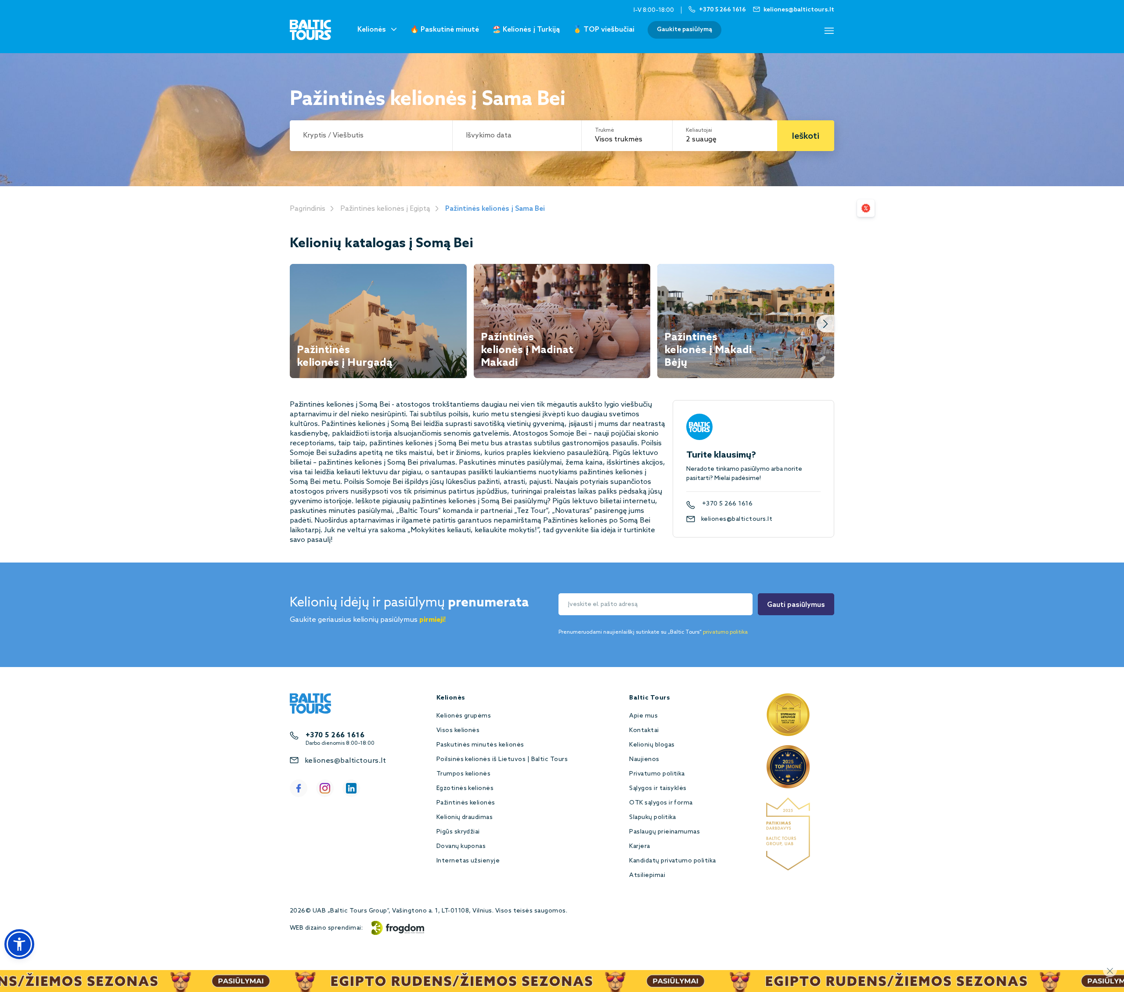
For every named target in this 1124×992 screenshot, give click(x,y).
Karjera (639, 846)
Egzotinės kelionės (465, 788)
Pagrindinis (307, 209)
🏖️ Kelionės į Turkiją (526, 29)
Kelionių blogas (651, 745)
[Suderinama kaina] (866, 208)
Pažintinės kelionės (465, 803)
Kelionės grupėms (463, 716)
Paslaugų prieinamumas (664, 832)
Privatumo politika (657, 774)
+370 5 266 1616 (727, 504)
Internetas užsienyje (468, 861)
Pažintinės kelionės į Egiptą (385, 209)
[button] (19, 944)
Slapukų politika (652, 817)
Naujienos (644, 759)
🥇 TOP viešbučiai (603, 29)
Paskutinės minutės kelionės (480, 745)
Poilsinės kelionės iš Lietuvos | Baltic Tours (502, 759)
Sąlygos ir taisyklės (658, 788)
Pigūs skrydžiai (458, 832)
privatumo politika (725, 632)
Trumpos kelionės (463, 774)
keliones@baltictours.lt (736, 519)
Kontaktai (644, 730)
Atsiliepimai (647, 875)
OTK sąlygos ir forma (661, 803)
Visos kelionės (458, 730)
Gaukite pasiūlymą (684, 29)
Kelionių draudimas (464, 817)
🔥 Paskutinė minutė (444, 29)
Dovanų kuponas (461, 846)
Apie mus (643, 716)
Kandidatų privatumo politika (672, 861)
